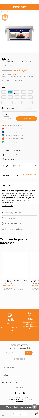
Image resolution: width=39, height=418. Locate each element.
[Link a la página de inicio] (3, 12)
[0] (36, 414)
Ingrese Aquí (19, 401)
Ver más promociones (31, 2)
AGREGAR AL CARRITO (29, 174)
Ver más (29, 108)
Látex (14, 11)
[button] (3, 92)
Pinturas (9, 11)
